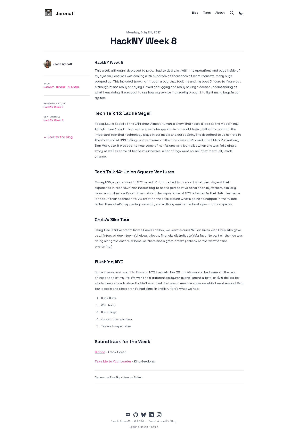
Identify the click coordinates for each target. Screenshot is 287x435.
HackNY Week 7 (53, 107)
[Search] (231, 12)
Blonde (100, 352)
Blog (195, 13)
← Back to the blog (58, 137)
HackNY (49, 87)
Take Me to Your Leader (113, 361)
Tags (207, 13)
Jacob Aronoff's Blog (162, 421)
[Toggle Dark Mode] (241, 12)
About (220, 13)
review (60, 87)
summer (73, 87)
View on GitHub (133, 377)
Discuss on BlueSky (107, 377)
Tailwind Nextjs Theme (143, 427)
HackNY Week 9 (53, 120)
